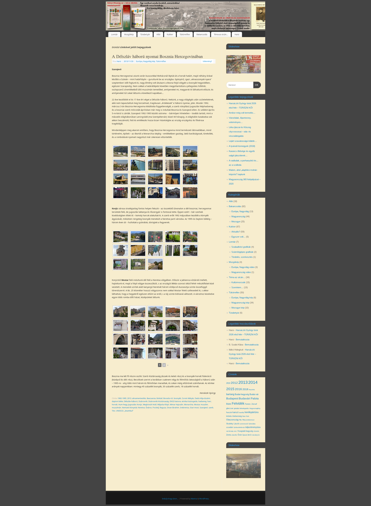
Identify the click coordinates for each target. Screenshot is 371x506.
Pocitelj (156, 407)
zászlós (234, 435)
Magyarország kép (240, 302)
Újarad (244, 435)
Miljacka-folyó (163, 404)
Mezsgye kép (237, 307)
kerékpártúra (251, 412)
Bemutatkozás (243, 339)
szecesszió (244, 424)
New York (245, 416)
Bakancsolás (202, 34)
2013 (129, 398)
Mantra (194, 498)
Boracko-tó (168, 398)
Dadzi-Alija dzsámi (202, 398)
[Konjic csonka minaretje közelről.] (120, 250)
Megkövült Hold (150, 404)
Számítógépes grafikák (242, 252)
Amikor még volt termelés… (242, 113)
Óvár (240, 435)
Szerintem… (237, 287)
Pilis (240, 420)
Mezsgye (235, 221)
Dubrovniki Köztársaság (158, 401)
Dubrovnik (143, 401)
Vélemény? (207, 61)
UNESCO (119, 411)
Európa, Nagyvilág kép (145, 61)
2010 (228, 383)
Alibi (158, 34)
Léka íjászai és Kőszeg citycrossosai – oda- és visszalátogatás (240, 131)
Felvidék (238, 403)
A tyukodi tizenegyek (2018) (242, 146)
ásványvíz (256, 435)
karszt (235, 412)
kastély (241, 412)
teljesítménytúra (252, 427)
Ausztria (252, 389)
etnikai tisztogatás (190, 401)
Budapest (232, 398)
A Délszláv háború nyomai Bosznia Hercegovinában (157, 56)
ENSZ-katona (175, 401)
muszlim (204, 404)
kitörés (229, 416)
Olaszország (232, 420)
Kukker (170, 34)
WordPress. (204, 498)
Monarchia (188, 404)
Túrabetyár (145, 34)
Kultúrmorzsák (238, 282)
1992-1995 (122, 398)
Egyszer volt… (238, 236)
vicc (235, 431)
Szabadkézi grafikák (241, 247)
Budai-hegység (242, 394)
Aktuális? (235, 231)
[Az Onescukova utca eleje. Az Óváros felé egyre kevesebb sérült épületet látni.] (190, 325)
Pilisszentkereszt (248, 420)
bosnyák (177, 398)
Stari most (194, 407)
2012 (234, 382)
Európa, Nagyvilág (240, 211)
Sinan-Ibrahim (173, 407)
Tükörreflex (185, 34)
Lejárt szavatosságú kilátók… (243, 141)
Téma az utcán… (221, 34)
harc (209, 401)
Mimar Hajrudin (176, 404)
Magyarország (238, 216)
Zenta (228, 435)
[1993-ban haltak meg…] (155, 353)
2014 (253, 382)
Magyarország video (241, 272)
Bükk (228, 404)
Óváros (149, 407)
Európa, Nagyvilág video (242, 267)
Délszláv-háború (131, 401)
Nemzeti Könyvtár (129, 407)
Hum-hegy (122, 404)
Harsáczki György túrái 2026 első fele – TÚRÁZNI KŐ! (242, 354)
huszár (229, 412)
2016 (238, 389)
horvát (115, 404)
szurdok (229, 427)
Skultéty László (232, 424)
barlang (230, 394)
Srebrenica (184, 407)
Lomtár (114, 34)
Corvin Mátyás (188, 398)
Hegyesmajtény (254, 408)
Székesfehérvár (239, 427)
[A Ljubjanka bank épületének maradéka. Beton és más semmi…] (155, 311)
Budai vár (254, 394)
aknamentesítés (139, 398)
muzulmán (116, 407)
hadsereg (202, 401)
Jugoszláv (132, 404)
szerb (211, 407)
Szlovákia (252, 424)
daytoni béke (117, 401)
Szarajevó (204, 407)
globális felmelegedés (241, 408)
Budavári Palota (249, 398)
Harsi (237, 34)
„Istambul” (128, 411)
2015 (230, 389)
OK (256, 85)
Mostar (197, 404)
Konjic (139, 404)
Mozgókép (129, 34)
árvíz (250, 435)
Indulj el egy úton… (170, 498)
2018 (245, 389)
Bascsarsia (151, 398)
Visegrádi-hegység (245, 431)
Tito (113, 411)
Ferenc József (251, 404)
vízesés (256, 431)
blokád (159, 398)
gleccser (229, 408)
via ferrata (229, 431)
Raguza (163, 407)
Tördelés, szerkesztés (242, 257)
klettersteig (237, 416)
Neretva (141, 407)
